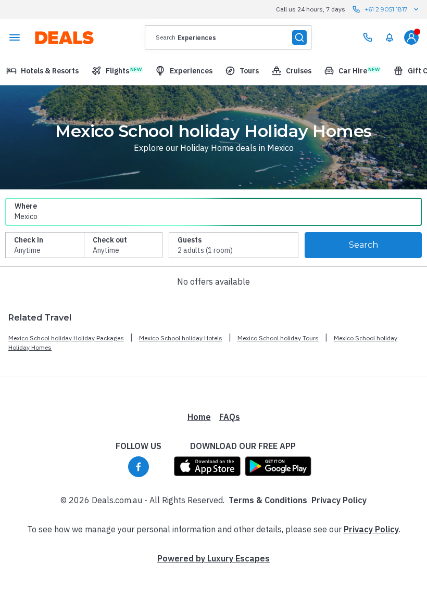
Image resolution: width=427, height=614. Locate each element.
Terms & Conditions (268, 500)
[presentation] (228, 37)
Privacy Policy (339, 500)
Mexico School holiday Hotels (180, 338)
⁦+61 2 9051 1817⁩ (386, 9)
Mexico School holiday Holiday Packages (66, 338)
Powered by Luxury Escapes (213, 558)
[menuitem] (389, 37)
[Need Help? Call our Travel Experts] (367, 37)
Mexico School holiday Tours (278, 338)
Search (363, 245)
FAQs (229, 417)
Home (199, 417)
